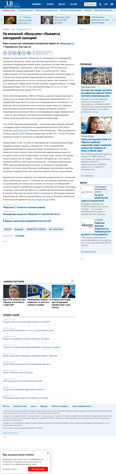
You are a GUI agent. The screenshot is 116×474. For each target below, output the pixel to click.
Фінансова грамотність (46, 10)
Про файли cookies (10, 469)
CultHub (87, 10)
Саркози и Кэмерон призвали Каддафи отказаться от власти (31, 347)
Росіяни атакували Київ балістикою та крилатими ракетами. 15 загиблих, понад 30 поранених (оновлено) (27, 24)
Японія (7, 229)
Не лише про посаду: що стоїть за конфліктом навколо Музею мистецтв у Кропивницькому (96, 93)
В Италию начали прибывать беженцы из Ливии (25, 397)
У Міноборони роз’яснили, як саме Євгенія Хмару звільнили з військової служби (100, 22)
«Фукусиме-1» (66, 43)
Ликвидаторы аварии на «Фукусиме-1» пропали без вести (31, 214)
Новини (36, 4)
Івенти (33, 406)
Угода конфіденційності (81, 406)
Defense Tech (9, 10)
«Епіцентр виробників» (70, 10)
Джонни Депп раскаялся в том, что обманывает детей (28, 330)
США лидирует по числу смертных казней (22, 380)
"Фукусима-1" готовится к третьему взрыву (24, 207)
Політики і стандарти (59, 406)
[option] (21, 20)
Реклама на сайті (20, 406)
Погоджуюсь (38, 469)
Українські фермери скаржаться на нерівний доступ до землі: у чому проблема (96, 228)
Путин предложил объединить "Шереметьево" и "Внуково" (30, 355)
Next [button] (114, 20)
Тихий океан (9, 99)
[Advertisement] (39, 259)
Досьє (61, 4)
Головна (6, 29)
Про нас (6, 406)
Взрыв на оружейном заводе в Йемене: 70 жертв (26, 338)
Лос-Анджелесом (40, 199)
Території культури (103, 10)
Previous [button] (1, 20)
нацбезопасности (21, 130)
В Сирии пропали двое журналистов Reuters (24, 389)
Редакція (43, 406)
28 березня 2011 (22, 29)
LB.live (73, 4)
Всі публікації (87, 175)
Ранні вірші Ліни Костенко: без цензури (61, 20)
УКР (106, 4)
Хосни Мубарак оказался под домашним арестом (26, 364)
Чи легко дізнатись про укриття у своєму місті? (94, 197)
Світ (12, 29)
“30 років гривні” (25, 10)
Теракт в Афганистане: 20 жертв (18, 372)
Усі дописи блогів (88, 251)
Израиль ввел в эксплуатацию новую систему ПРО (26, 321)
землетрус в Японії (36, 229)
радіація (19, 229)
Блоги (50, 4)
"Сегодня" (19, 235)
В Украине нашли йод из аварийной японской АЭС (27, 220)
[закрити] (47, 453)
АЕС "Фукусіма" (56, 229)
